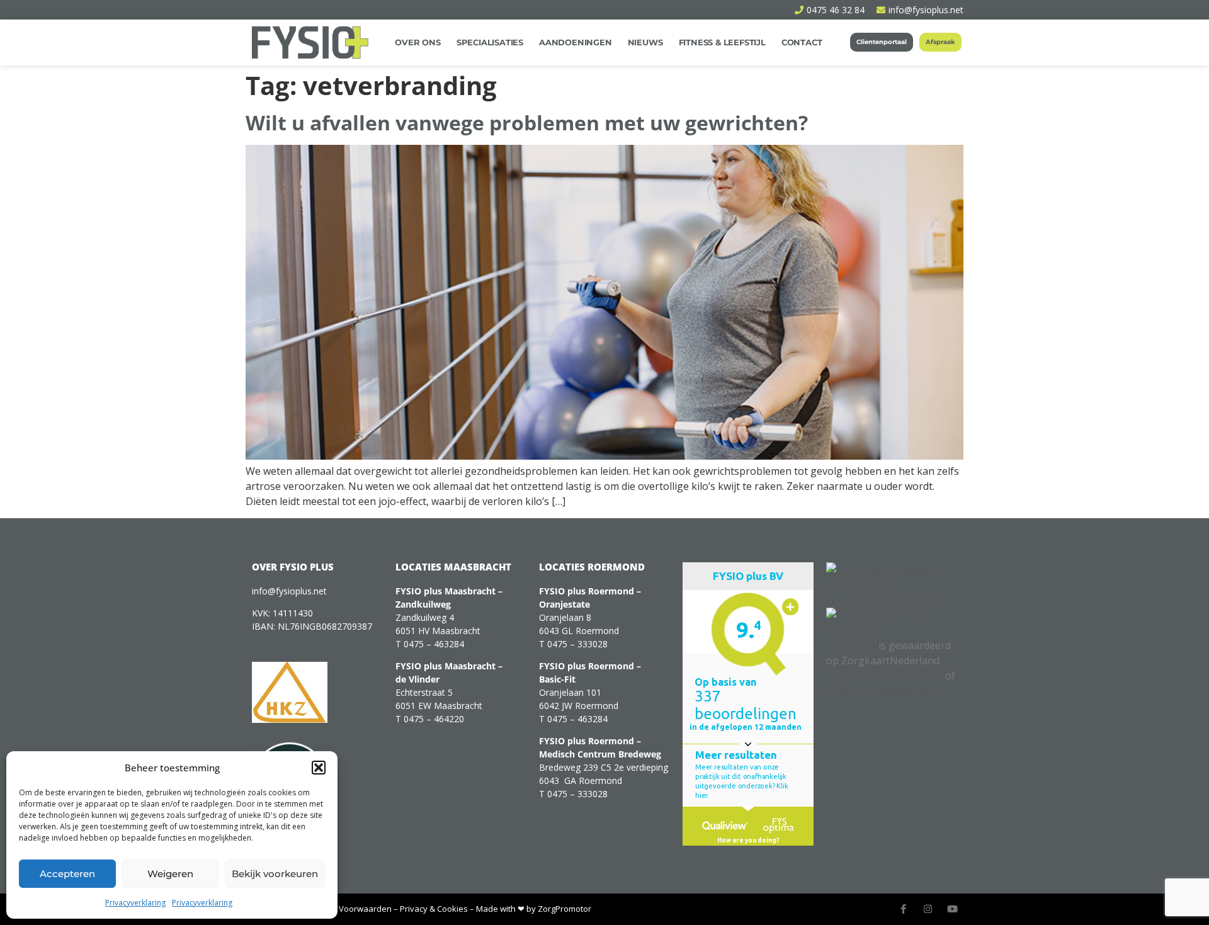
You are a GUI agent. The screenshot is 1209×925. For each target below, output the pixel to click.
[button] (318, 767)
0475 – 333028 (577, 644)
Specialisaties (490, 42)
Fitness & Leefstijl (722, 42)
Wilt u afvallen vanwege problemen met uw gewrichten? (527, 122)
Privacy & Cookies (434, 908)
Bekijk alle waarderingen (884, 676)
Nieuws (645, 42)
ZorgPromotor (564, 908)
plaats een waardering (879, 691)
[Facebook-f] (903, 909)
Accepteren (67, 874)
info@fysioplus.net (289, 591)
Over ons (417, 42)
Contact (801, 42)
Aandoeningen (575, 42)
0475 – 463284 (434, 644)
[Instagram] (928, 909)
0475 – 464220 (434, 719)
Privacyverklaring (135, 902)
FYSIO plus (851, 645)
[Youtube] (952, 909)
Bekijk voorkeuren (275, 874)
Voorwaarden (365, 908)
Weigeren (170, 874)
